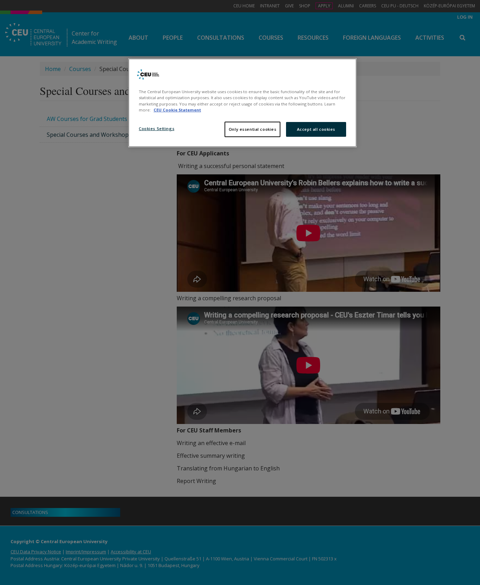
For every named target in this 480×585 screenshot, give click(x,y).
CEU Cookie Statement (177, 109)
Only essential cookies (253, 129)
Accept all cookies (316, 129)
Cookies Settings (156, 128)
